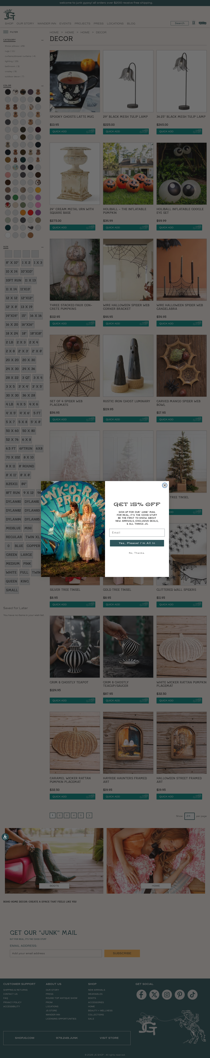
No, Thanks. (137, 553)
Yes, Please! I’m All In (137, 543)
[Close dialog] (164, 485)
